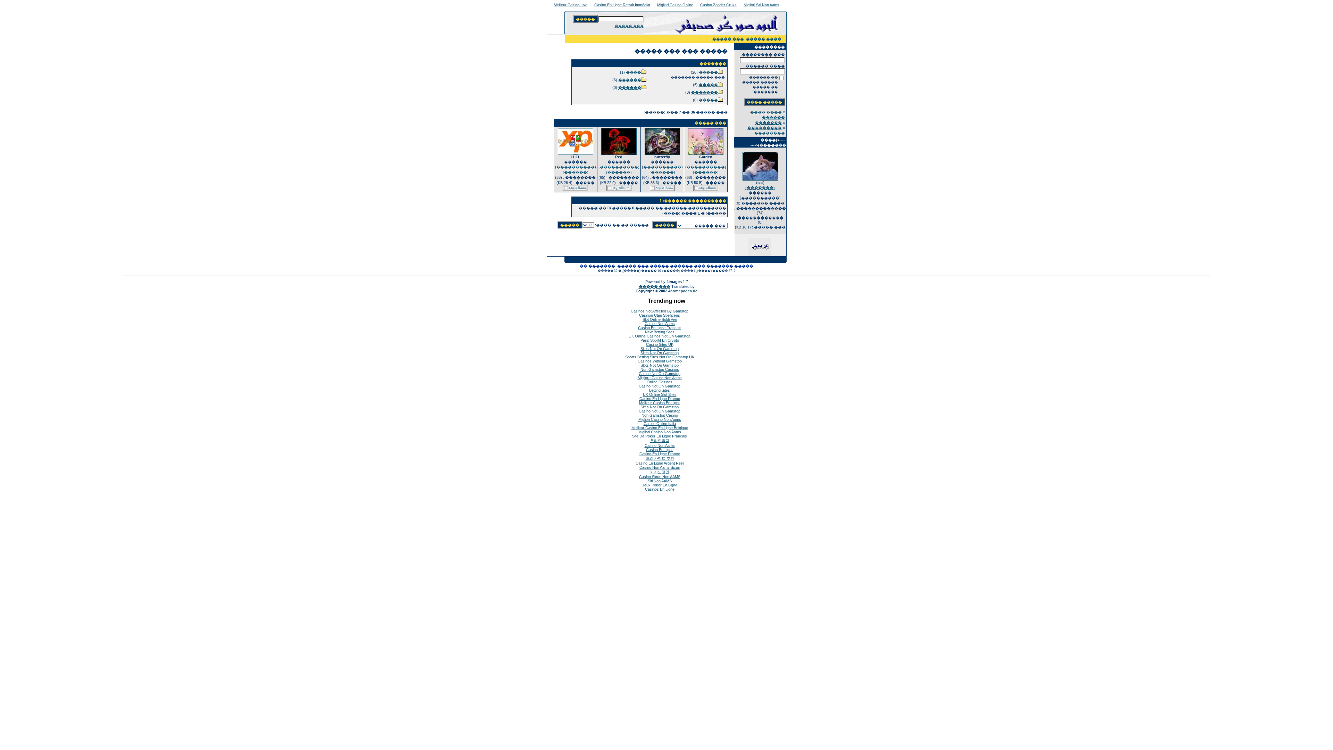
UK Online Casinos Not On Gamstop (659, 336)
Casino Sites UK (659, 344)
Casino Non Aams (660, 324)
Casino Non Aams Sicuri (659, 467)
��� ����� (629, 26)
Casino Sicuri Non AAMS (659, 477)
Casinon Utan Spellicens (659, 315)
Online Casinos (659, 382)
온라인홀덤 (659, 441)
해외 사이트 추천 (659, 458)
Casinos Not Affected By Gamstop (659, 311)
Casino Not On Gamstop (659, 374)
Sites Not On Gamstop (659, 349)
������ (629, 80)
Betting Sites (659, 390)
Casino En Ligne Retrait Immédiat (622, 5)
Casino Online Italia (660, 424)
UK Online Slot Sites (660, 394)
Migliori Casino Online (675, 5)
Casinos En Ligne (659, 489)
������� (768, 122)
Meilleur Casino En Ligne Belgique (659, 428)
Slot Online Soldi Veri (660, 319)
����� (708, 72)
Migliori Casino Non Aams (659, 419)
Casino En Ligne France (659, 399)
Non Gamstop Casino (660, 415)
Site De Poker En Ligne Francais (659, 436)
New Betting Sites (659, 332)
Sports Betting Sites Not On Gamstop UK (659, 357)
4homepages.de (682, 291)
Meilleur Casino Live (570, 5)
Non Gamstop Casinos (659, 369)
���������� (706, 167)
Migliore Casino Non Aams (660, 378)
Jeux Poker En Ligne (659, 485)
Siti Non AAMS (660, 481)
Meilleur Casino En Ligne (659, 403)
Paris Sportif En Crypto (659, 340)
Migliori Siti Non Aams (761, 5)
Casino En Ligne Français (659, 328)
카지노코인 (659, 472)
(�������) (760, 187)
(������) (706, 172)
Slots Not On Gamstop (659, 365)
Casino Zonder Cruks (718, 5)
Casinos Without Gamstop (660, 361)
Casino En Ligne (659, 450)
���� (633, 72)
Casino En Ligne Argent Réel (660, 463)
